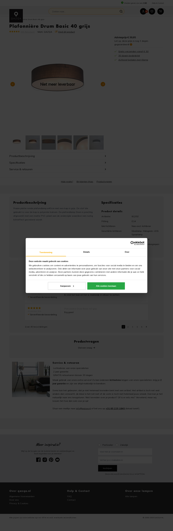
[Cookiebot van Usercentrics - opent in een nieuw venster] (132, 243)
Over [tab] (127, 252)
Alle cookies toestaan (106, 286)
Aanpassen (65, 286)
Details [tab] (86, 252)
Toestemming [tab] (45, 252)
